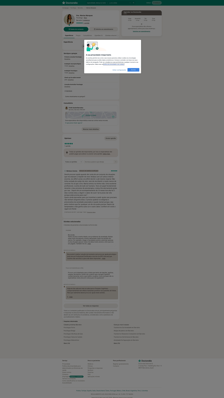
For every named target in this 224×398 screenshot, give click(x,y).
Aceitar (133, 70)
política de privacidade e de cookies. (113, 64)
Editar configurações (119, 70)
